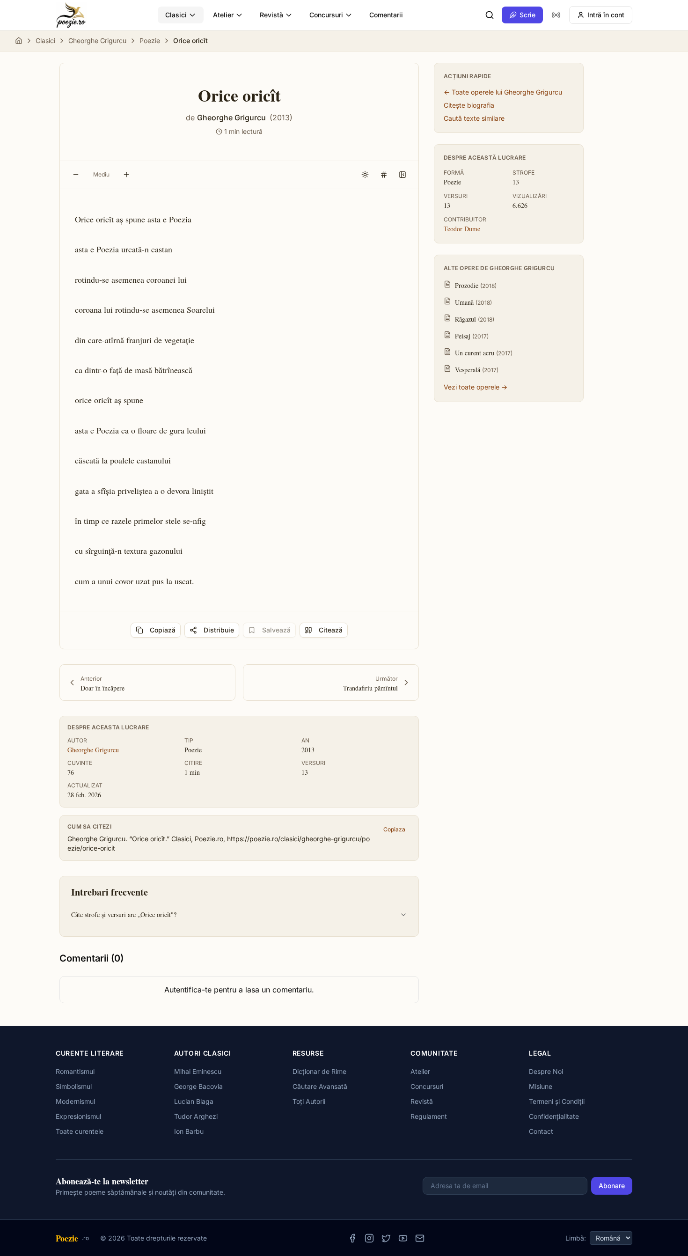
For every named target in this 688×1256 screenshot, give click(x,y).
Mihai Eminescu (197, 1071)
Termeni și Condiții (557, 1101)
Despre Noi (546, 1071)
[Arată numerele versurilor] (383, 174)
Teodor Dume (462, 228)
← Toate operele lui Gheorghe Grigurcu (503, 92)
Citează (331, 630)
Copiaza (394, 829)
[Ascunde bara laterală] (402, 174)
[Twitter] (386, 1238)
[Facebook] (352, 1238)
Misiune (540, 1086)
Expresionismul (78, 1116)
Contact (541, 1131)
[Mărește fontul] (126, 174)
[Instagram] (369, 1238)
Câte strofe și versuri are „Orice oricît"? (123, 914)
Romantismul (75, 1071)
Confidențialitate (554, 1116)
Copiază (163, 630)
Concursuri (326, 15)
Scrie (527, 15)
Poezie (149, 40)
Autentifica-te (188, 989)
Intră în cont (605, 15)
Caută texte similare (474, 118)
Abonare (612, 1186)
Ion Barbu (189, 1131)
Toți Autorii (309, 1101)
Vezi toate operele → (475, 387)
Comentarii (386, 15)
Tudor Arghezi (196, 1116)
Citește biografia (469, 105)
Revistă (271, 15)
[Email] (420, 1238)
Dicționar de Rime (319, 1071)
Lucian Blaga (193, 1101)
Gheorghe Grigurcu (97, 40)
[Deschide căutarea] (489, 15)
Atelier (223, 15)
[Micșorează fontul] (75, 174)
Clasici (176, 15)
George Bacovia (198, 1086)
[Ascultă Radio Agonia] (556, 15)
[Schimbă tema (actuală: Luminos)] (365, 174)
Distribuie (219, 630)
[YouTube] (403, 1238)
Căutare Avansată (320, 1086)
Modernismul (75, 1101)
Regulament (428, 1116)
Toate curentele (79, 1131)
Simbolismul (74, 1086)
